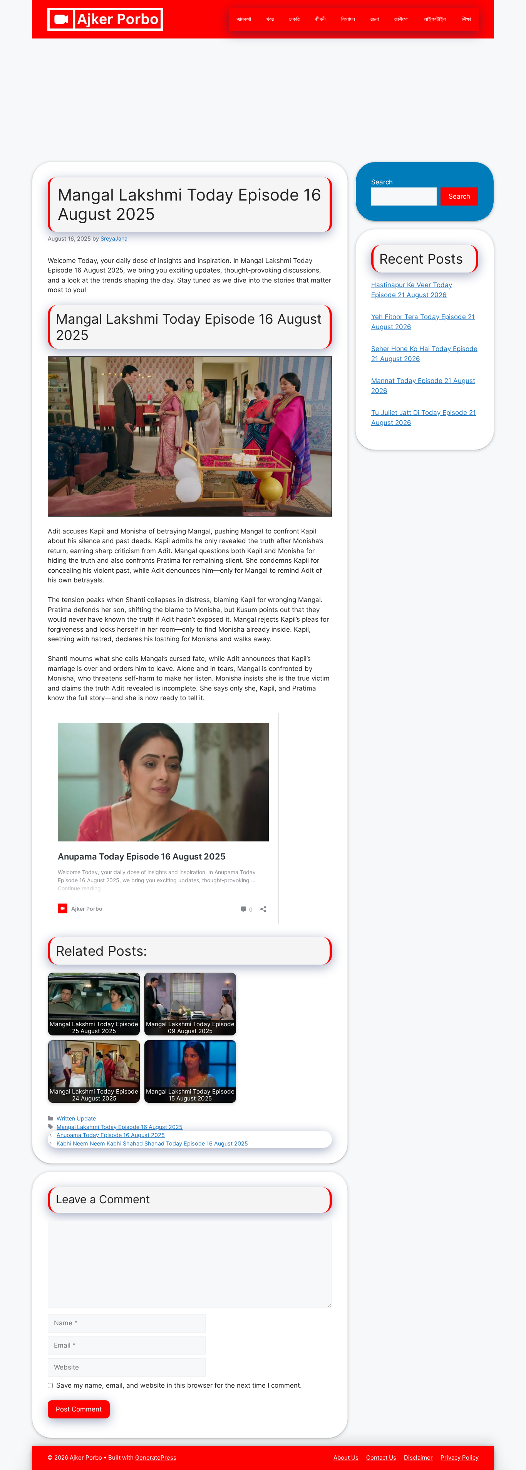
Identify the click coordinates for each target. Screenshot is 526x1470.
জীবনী (320, 19)
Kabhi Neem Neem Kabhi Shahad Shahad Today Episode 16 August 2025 (152, 1143)
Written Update (76, 1118)
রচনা (374, 19)
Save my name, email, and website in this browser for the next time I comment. (179, 1385)
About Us (345, 1457)
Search (382, 182)
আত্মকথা (243, 19)
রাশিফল (401, 19)
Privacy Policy (460, 1457)
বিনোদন (348, 19)
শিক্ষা (466, 19)
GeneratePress (155, 1457)
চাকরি (294, 19)
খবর (270, 19)
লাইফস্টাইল (435, 19)
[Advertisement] (263, 96)
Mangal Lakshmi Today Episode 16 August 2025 (120, 1127)
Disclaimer (418, 1457)
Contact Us (381, 1457)
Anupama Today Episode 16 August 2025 (111, 1135)
